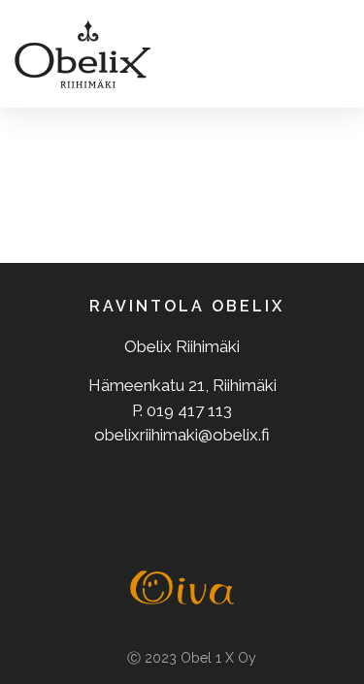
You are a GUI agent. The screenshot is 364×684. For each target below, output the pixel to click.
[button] (328, 54)
